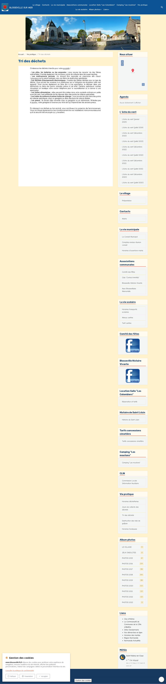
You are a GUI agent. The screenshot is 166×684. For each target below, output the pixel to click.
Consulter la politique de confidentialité (20, 670)
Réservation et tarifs (129, 402)
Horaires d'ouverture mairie (132, 251)
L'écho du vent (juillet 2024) (132, 128)
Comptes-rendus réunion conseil (131, 243)
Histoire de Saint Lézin (130, 420)
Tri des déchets (128, 515)
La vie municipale (58, 5)
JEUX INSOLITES (132, 553)
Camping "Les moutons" (126, 5)
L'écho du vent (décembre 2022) (132, 148)
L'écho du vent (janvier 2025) (130, 120)
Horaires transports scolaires (129, 310)
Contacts (45, 5)
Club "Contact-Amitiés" (130, 278)
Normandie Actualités (132, 641)
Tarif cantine (126, 323)
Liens (106, 9)
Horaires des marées (132, 635)
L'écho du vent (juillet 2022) (132, 155)
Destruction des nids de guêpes (131, 522)
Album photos (94, 9)
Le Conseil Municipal (130, 237)
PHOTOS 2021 (132, 591)
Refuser (13, 676)
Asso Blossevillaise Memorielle (129, 290)
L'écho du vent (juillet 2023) (132, 141)
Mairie (124, 219)
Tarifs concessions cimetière (133, 441)
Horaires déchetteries (130, 501)
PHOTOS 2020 (132, 586)
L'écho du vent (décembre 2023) (132, 134)
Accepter (44, 676)
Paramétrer (29, 676)
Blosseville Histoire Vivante (132, 283)
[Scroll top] (161, 679)
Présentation (126, 201)
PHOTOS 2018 (132, 575)
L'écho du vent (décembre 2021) (132, 162)
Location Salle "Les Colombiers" (102, 5)
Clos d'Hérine (129, 619)
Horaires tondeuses (129, 529)
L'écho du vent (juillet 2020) (133, 183)
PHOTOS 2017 (132, 569)
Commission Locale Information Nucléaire (130, 482)
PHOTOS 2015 (132, 558)
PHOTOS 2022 (132, 597)
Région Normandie (131, 638)
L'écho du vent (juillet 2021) (132, 169)
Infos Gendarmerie (131, 630)
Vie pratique (142, 5)
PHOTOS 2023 (132, 602)
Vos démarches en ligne (133, 633)
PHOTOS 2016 (132, 564)
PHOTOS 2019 (132, 580)
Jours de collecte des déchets (130, 508)
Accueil (21, 54)
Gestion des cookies (83, 680)
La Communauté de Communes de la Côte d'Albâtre (132, 624)
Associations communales (77, 5)
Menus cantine (127, 318)
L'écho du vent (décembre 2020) (132, 175)
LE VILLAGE (132, 547)
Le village (36, 5)
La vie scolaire (81, 9)
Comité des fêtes (128, 272)
